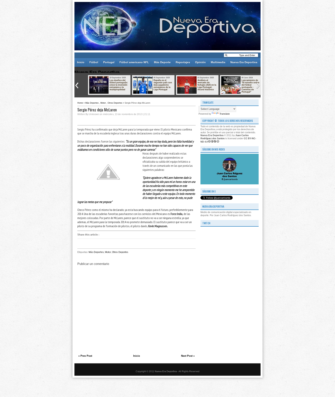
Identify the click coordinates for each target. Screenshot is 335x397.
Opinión (200, 62)
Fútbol (93, 62)
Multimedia (218, 62)
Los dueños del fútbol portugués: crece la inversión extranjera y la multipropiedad (119, 85)
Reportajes (183, 62)
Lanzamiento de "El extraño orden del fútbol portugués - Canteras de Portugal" (250, 86)
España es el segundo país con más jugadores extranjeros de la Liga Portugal (163, 85)
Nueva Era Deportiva (243, 62)
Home (80, 103)
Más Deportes (92, 103)
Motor (103, 103)
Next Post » (188, 355)
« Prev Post (85, 355)
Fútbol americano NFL (134, 62)
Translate (224, 114)
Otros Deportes (115, 103)
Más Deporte (162, 62)
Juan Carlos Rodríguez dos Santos (224, 137)
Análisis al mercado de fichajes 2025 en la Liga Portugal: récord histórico (207, 85)
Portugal (108, 62)
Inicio (80, 62)
